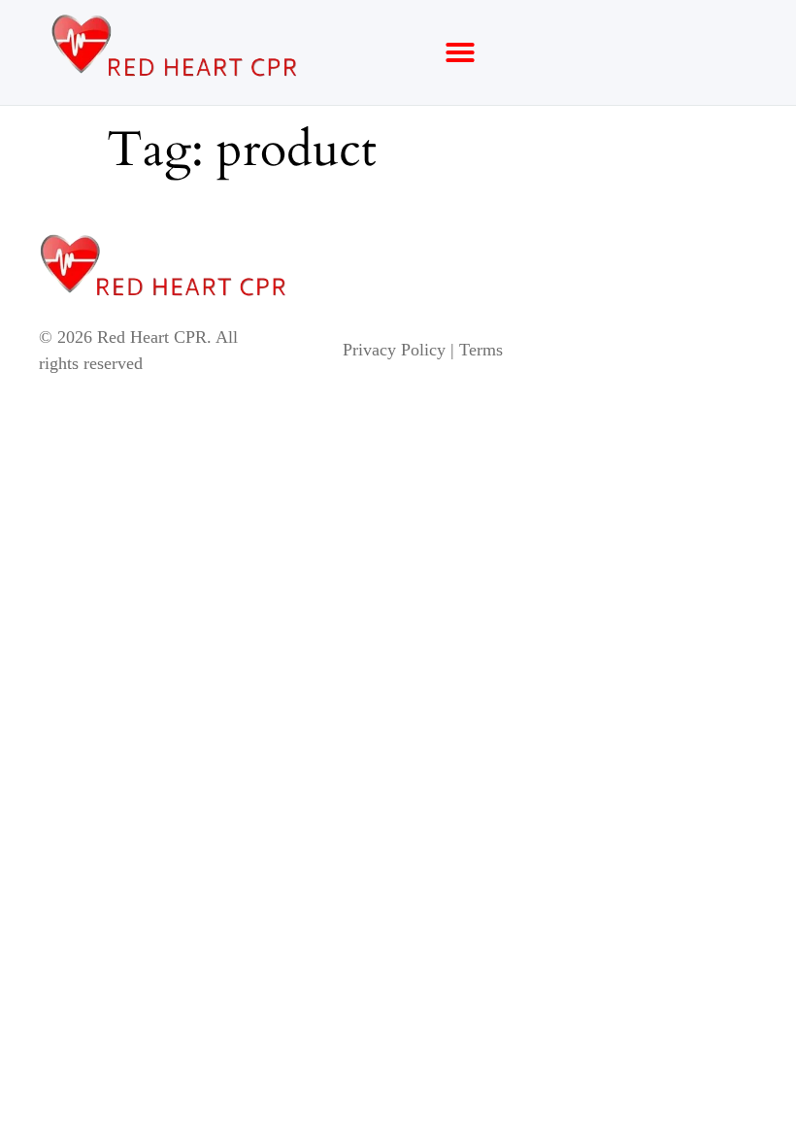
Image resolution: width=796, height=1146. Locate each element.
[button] (460, 52)
